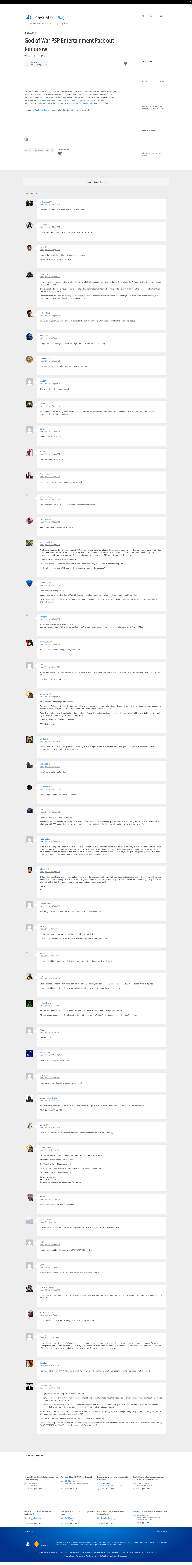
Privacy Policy (87, 1552)
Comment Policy (42, 1552)
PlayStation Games (39, 150)
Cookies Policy (99, 1552)
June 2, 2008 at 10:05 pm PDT (50, 978)
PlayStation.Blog (41, 110)
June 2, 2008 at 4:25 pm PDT (50, 227)
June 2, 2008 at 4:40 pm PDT (50, 276)
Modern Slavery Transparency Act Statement (80, 1556)
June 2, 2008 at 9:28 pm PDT (50, 841)
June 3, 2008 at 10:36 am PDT (50, 1150)
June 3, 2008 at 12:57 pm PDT (50, 1199)
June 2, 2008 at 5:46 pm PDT (50, 619)
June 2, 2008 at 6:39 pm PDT (50, 696)
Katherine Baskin (142, 1515)
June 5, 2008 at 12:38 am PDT (50, 1338)
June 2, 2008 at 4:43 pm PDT (50, 315)
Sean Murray (33, 1483)
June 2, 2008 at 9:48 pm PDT (50, 906)
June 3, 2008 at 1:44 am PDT (50, 1032)
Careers (123, 1552)
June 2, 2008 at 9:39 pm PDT (50, 871)
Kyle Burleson (105, 1483)
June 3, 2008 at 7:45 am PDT (50, 1078)
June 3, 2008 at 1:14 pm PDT (50, 1222)
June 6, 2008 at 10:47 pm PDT (50, 1365)
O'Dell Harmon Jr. (70, 1481)
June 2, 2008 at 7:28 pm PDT (50, 789)
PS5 (27, 24)
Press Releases (112, 1552)
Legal (131, 1552)
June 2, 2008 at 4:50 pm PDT (50, 361)
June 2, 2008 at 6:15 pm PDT (50, 667)
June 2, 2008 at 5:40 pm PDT (50, 522)
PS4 (38, 24)
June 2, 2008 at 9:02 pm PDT (50, 812)
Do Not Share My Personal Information (114, 1556)
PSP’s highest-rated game (46, 100)
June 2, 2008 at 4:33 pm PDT (50, 249)
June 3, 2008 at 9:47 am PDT (50, 1127)
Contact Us (139, 1552)
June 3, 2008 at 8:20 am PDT (50, 1100)
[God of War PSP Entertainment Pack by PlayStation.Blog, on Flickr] (71, 85)
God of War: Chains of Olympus (74, 100)
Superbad (104, 100)
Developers (150, 1552)
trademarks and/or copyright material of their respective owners (82, 1545)
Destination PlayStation (47, 92)
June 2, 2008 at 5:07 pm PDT (50, 476)
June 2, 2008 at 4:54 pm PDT (50, 383)
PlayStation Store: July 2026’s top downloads (76, 1477)
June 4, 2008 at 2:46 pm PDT (50, 1290)
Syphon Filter (49, 150)
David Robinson (70, 1518)
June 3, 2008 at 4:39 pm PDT (50, 1244)
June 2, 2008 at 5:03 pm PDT (50, 406)
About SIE (63, 1552)
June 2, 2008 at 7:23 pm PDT (50, 766)
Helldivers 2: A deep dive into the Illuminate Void (150, 1511)
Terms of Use (74, 1552)
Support (54, 1552)
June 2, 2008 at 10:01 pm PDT (50, 929)
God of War (28, 150)
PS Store (45, 24)
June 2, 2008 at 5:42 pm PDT (50, 585)
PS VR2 (33, 24)
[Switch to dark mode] (143, 16)
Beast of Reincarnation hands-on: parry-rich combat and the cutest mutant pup (148, 1478)
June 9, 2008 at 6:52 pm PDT (50, 1388)
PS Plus (52, 24)
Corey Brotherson (143, 1483)
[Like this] (40, 1489)
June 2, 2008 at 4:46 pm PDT (50, 338)
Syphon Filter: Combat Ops (82, 103)
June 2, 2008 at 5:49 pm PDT (50, 644)
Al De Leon (35, 62)
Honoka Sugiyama (35, 1518)
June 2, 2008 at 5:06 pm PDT (50, 431)
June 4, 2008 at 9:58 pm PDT (50, 1315)
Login (149, 16)
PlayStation (49, 17)
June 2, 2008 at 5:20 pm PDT (50, 499)
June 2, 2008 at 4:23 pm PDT (50, 204)
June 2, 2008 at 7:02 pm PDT (50, 741)
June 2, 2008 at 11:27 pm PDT (50, 1005)
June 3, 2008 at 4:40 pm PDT (50, 1267)
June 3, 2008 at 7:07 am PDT (50, 1055)
